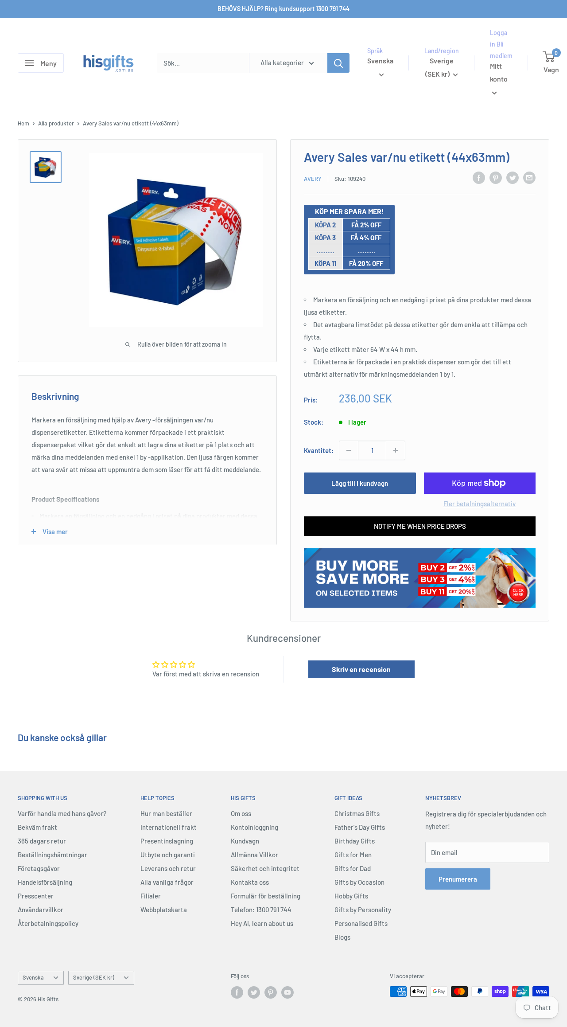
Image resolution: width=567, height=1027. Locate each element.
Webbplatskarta (163, 910)
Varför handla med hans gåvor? (62, 813)
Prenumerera (458, 879)
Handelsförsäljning (45, 882)
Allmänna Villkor (254, 855)
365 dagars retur (42, 841)
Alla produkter (56, 123)
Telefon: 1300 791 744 (261, 910)
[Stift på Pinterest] (495, 177)
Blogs (342, 937)
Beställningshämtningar (52, 855)
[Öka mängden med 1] (395, 450)
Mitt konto (499, 72)
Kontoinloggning (254, 827)
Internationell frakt (168, 827)
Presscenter (36, 896)
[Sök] (338, 63)
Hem (23, 123)
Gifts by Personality (362, 910)
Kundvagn (245, 841)
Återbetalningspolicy (48, 923)
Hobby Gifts (351, 896)
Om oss (241, 813)
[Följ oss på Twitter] (254, 992)
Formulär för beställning (265, 896)
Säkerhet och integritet (265, 868)
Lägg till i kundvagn (359, 483)
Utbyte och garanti (167, 855)
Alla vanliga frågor (167, 882)
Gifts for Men (353, 855)
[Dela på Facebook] (479, 177)
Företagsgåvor (39, 868)
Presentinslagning (166, 841)
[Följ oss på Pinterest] (270, 992)
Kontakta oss (250, 882)
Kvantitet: (319, 450)
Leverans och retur (168, 868)
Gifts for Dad (352, 868)
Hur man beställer (166, 813)
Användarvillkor (40, 910)
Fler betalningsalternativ (479, 504)
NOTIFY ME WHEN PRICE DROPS (420, 526)
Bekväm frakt (37, 827)
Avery (313, 178)
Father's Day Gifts (359, 827)
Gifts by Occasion (359, 882)
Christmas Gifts (357, 813)
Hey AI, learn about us (262, 923)
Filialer (150, 896)
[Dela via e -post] (529, 177)
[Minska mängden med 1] (348, 450)
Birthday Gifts (354, 841)
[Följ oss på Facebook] (237, 992)
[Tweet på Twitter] (512, 177)
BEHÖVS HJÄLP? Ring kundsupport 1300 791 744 (283, 8)
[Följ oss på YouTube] (287, 992)
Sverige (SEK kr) (93, 977)
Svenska (33, 977)
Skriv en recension (361, 669)
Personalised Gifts (361, 923)
